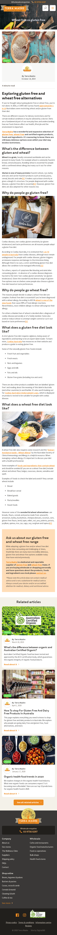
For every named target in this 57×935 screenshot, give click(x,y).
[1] (23, 178)
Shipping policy (8, 859)
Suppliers (6, 855)
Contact (5, 867)
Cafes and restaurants (39, 843)
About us (5, 843)
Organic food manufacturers (41, 847)
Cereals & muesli (9, 889)
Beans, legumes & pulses (12, 877)
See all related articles (28, 802)
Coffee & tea (7, 897)
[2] (34, 184)
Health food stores (38, 859)
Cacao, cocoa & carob (10, 885)
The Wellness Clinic (10, 851)
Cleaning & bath (8, 893)
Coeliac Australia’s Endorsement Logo (21, 393)
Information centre (43, 922)
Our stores (6, 847)
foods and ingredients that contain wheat (36, 465)
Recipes (28, 926)
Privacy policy (11, 922)
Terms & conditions (26, 922)
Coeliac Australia (14, 341)
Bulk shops (34, 855)
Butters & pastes (9, 881)
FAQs (4, 863)
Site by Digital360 (38, 930)
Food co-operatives (38, 851)
